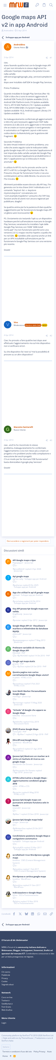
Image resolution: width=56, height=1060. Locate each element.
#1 (51, 57)
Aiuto (49, 1051)
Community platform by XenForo (28, 1035)
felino (15, 895)
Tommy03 (17, 731)
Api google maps (21, 576)
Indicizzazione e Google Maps (27, 892)
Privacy (5, 978)
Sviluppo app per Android (35, 579)
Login (4, 1022)
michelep (19, 601)
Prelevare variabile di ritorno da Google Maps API (29, 649)
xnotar (18, 620)
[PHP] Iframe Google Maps (25, 729)
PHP (23, 653)
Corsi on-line (7, 997)
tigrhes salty (18, 579)
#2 (51, 335)
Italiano (6, 1047)
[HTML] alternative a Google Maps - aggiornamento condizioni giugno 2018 (30, 780)
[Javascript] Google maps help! (28, 819)
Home (5, 1056)
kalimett (16, 595)
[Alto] (10, 1056)
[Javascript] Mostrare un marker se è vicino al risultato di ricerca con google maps (31, 759)
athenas (18, 585)
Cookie (4, 981)
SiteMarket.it (7, 1003)
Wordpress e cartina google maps (29, 876)
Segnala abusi (8, 984)
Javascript (29, 562)
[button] (5, 5)
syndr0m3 (17, 742)
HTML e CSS (26, 677)
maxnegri (17, 696)
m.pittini (16, 677)
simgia (15, 822)
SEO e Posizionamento (28, 895)
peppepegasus (21, 640)
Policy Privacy (39, 1051)
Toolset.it (5, 1000)
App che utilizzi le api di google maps (31, 592)
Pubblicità (6, 975)
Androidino (8, 30)
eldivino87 (17, 634)
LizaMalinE (20, 569)
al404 (15, 786)
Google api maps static (24, 661)
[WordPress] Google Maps (25, 740)
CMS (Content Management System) (29, 861)
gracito (16, 664)
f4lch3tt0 (16, 653)
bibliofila (16, 715)
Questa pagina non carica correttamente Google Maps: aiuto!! (31, 673)
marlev (18, 792)
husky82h (17, 841)
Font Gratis (6, 1007)
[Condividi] (47, 57)
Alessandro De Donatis (23, 764)
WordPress (27, 742)
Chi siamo (6, 972)
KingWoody (17, 614)
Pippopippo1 (18, 562)
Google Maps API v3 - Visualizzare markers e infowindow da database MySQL (30, 628)
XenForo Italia (7, 1040)
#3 (51, 440)
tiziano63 (17, 808)
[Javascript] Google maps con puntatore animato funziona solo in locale (31, 802)
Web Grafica (7, 1010)
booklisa (16, 860)
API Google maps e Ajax (24, 560)
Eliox (22, 666)
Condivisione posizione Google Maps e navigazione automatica (31, 837)
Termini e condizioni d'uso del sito (17, 1051)
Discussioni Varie (28, 715)
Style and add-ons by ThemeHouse (18, 1038)
